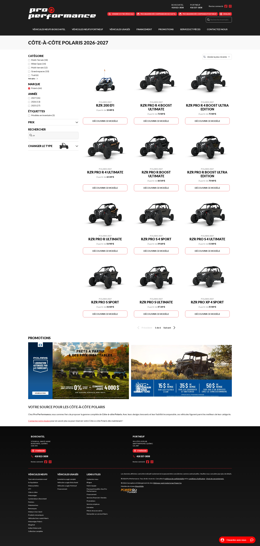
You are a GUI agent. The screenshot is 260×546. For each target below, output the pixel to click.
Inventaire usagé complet (66, 479)
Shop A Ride (139, 486)
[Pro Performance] (62, 13)
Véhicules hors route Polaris (38, 518)
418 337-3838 (196, 7)
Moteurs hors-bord (35, 512)
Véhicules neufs (37, 474)
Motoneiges (32, 495)
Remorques (32, 508)
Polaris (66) (36, 88)
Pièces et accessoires (94, 511)
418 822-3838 (178, 7)
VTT (29, 489)
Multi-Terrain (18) (39, 60)
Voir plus (31, 79)
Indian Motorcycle (34, 528)
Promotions (166, 29)
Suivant (167, 327)
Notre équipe (91, 486)
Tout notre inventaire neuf (37, 479)
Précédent (147, 327)
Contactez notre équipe (39, 420)
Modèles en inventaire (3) (43, 115)
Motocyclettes (33, 486)
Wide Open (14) (38, 63)
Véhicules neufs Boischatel (48, 29)
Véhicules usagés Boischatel (67, 482)
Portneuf (195, 5)
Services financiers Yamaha (96, 498)
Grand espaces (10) (40, 71)
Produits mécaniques (36, 515)
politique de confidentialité (174, 479)
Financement (144, 29)
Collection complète (35, 531)
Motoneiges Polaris (35, 522)
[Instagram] (230, 6)
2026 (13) (35, 101)
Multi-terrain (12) (39, 67)
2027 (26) (35, 98)
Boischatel (177, 5)
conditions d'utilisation (197, 479)
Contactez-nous (217, 29)
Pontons (31, 502)
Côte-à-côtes (33, 492)
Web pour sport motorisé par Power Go (167, 483)
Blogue (89, 482)
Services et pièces (190, 29)
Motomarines (33, 505)
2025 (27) (35, 105)
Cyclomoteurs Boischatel (37, 499)
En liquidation (33, 482)
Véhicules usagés (120, 29)
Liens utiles (93, 474)
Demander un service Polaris (97, 514)
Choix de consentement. (215, 479)
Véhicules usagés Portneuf (67, 486)
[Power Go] (151, 490)
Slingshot (31, 525)
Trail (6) (34, 75)
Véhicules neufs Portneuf (87, 29)
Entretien (90, 507)
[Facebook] (225, 6)
